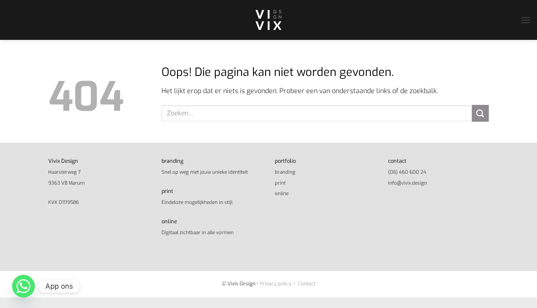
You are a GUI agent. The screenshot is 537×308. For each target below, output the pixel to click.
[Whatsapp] (23, 286)
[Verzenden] (480, 113)
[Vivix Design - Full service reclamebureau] (268, 20)
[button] (526, 20)
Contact (306, 283)
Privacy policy (275, 283)
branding (285, 172)
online (282, 193)
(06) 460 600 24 (407, 172)
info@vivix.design (407, 183)
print (280, 183)
